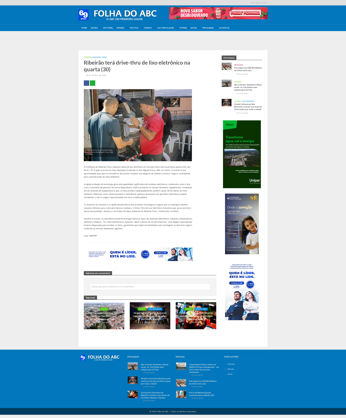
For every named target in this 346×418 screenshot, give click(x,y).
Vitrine (183, 27)
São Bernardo (155, 309)
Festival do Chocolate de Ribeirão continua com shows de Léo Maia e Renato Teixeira (196, 316)
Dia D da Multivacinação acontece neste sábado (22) (201, 393)
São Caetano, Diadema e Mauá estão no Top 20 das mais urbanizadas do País (104, 316)
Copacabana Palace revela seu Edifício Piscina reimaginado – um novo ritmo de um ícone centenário (158, 37)
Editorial (108, 27)
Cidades (148, 27)
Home (84, 27)
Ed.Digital (224, 27)
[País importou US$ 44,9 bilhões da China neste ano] (98, 43)
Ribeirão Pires (100, 57)
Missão (230, 369)
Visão (229, 374)
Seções (94, 27)
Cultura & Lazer (165, 27)
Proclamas (208, 27)
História (231, 364)
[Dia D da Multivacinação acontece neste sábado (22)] (181, 394)
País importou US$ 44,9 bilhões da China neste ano (139, 43)
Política (134, 27)
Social (193, 27)
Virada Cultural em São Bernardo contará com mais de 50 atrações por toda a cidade (150, 316)
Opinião (120, 27)
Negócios (238, 65)
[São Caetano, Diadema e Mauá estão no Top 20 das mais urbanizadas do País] (227, 82)
